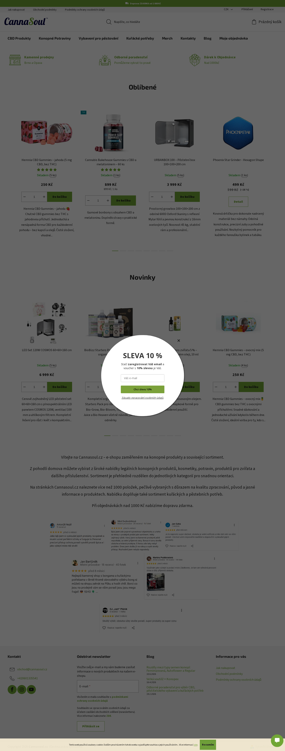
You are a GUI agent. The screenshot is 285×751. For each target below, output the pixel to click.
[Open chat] (277, 739)
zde (195, 744)
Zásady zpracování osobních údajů (143, 397)
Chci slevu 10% (143, 389)
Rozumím (208, 745)
